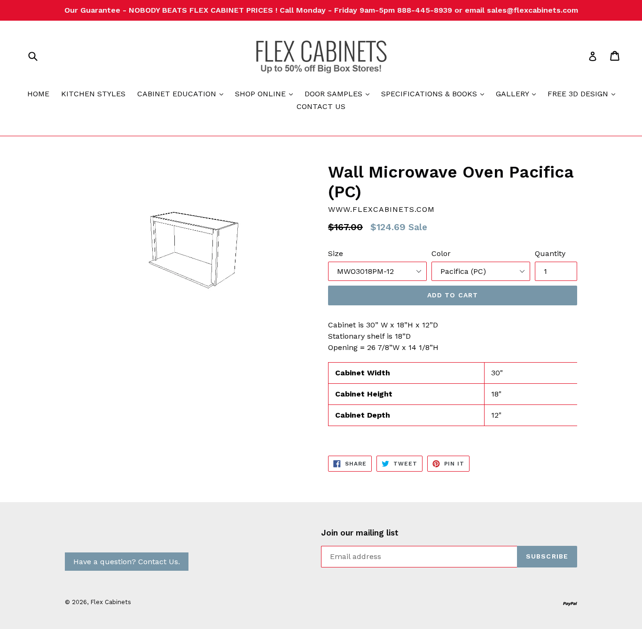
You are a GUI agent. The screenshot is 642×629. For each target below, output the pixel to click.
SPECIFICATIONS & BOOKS (435, 93)
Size (335, 253)
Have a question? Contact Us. (126, 561)
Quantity (550, 253)
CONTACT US (321, 106)
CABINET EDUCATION (182, 93)
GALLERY (518, 93)
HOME (38, 93)
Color (441, 253)
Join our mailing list (360, 532)
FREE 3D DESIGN (584, 93)
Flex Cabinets (110, 602)
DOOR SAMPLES (339, 93)
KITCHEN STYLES (93, 93)
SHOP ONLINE (266, 93)
